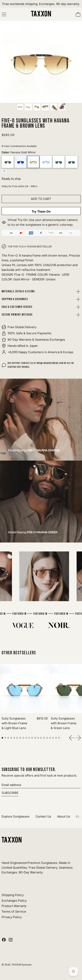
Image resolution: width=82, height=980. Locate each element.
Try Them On (41, 211)
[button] (20, 107)
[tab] (2, 738)
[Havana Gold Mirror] (33, 162)
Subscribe (10, 793)
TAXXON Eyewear (21, 964)
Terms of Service (14, 911)
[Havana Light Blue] (46, 162)
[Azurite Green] (59, 162)
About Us (63, 816)
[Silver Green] (71, 162)
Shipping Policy (13, 895)
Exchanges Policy (14, 900)
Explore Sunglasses (15, 816)
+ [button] (4, 171)
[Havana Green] (8, 162)
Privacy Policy (12, 917)
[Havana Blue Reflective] (20, 162)
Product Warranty (14, 906)
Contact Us (43, 816)
